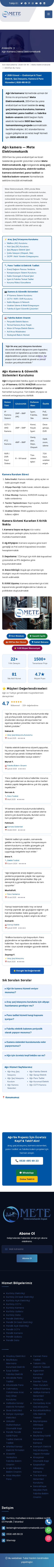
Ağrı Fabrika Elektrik (38, 1071)
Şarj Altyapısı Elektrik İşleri (18, 250)
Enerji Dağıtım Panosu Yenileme (21, 269)
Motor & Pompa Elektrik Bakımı (20, 328)
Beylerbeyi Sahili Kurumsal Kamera (42, 1439)
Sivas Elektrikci (14, 1410)
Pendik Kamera (14, 1333)
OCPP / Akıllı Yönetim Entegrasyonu (22, 256)
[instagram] (48, 1538)
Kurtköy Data (13, 1315)
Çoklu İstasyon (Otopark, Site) (20, 253)
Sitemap (11, 1540)
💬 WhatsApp (26, 1173)
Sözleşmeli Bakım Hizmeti (18, 335)
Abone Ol (27, 1258)
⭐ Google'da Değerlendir (27, 970)
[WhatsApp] (48, 1530)
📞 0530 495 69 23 (27, 1160)
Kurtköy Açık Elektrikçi (18, 1300)
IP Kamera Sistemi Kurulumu (19, 295)
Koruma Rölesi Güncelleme (19, 282)
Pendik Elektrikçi (15, 1318)
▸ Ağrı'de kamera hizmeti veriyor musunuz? (21, 990)
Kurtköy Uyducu (14, 1311)
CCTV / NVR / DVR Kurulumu (20, 299)
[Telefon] (48, 1521)
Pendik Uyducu (14, 1336)
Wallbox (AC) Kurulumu (17, 243)
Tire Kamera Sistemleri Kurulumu (40, 1479)
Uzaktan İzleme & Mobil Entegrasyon (23, 305)
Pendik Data (12, 1340)
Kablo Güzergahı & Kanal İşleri (20, 276)
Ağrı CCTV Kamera (37, 1085)
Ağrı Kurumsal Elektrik (39, 1081)
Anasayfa (7, 48)
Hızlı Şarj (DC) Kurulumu (18, 246)
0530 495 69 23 (14, 1534)
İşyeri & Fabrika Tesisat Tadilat (20, 279)
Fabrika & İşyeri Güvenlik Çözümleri (22, 309)
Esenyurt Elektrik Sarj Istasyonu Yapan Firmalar (42, 1450)
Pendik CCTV (13, 1329)
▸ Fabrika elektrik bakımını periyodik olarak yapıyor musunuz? (23, 1031)
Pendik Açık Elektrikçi (17, 1325)
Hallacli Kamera (41, 1388)
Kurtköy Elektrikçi (15, 1293)
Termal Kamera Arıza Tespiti (19, 325)
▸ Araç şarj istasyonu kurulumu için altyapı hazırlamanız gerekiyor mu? (27, 1004)
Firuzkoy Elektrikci (15, 1356)
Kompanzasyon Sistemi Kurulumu (21, 273)
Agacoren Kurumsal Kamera (38, 1374)
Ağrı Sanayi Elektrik (37, 1075)
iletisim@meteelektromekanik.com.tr (26, 1527)
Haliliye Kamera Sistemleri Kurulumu (41, 1396)
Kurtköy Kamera (15, 1307)
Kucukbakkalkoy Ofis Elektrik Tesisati (42, 1414)
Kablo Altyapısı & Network (18, 302)
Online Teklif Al (27, 1179)
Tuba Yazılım (29, 1558)
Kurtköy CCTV (13, 1304)
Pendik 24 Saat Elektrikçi (19, 1322)
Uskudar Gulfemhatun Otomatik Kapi (14, 1425)
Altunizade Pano (15, 1385)
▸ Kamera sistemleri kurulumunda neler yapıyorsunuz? (25, 1044)
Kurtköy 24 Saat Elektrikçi (20, 1297)
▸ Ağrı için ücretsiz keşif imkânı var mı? (25, 1055)
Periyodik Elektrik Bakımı (18, 321)
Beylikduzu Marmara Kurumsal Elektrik (15, 1363)
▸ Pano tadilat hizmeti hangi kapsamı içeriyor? (24, 1017)
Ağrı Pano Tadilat (36, 1078)
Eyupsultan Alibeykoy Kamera (39, 1468)
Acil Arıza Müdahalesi (16, 331)
